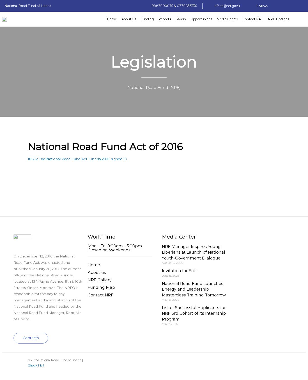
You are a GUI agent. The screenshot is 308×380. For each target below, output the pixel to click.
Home (112, 19)
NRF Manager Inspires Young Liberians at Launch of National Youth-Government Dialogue (193, 252)
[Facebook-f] (275, 5)
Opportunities (201, 19)
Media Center (227, 19)
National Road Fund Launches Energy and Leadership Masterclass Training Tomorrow (194, 289)
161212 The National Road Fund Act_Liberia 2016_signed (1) (77, 159)
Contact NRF (253, 19)
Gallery (180, 19)
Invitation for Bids (180, 270)
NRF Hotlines (278, 19)
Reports (164, 19)
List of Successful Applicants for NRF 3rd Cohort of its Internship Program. (194, 313)
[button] (31, 338)
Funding (147, 19)
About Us (129, 19)
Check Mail (36, 365)
